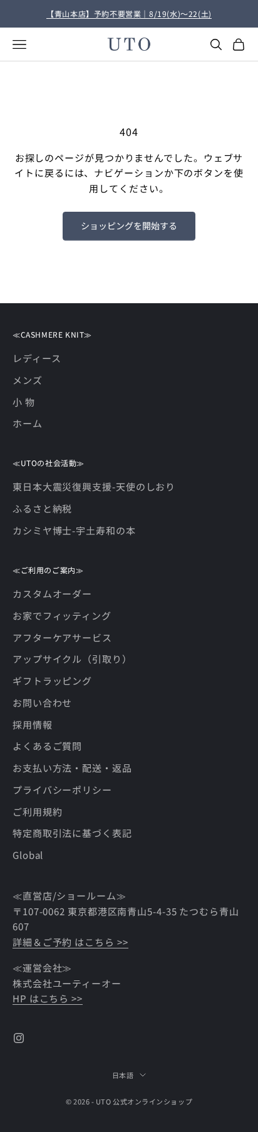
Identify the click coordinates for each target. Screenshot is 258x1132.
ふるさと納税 (42, 508)
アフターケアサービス (62, 637)
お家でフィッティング (62, 615)
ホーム (28, 423)
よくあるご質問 (47, 745)
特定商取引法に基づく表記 (72, 832)
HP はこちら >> (48, 998)
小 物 (24, 401)
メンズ (28, 380)
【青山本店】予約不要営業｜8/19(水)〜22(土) (129, 13)
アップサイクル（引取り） (72, 658)
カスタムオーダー (52, 593)
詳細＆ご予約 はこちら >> (70, 941)
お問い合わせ (42, 702)
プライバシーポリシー (62, 789)
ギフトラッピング (52, 680)
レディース (37, 358)
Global (28, 854)
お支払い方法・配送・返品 (72, 767)
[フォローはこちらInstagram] (19, 1038)
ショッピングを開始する (129, 225)
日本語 (123, 1075)
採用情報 (33, 724)
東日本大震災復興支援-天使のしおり (94, 486)
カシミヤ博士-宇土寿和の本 (74, 530)
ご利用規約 (38, 811)
